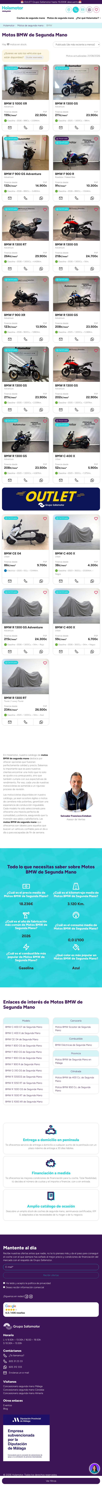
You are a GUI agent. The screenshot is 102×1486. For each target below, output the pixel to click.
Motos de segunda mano (60, 18)
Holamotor (8, 25)
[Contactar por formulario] (83, 10)
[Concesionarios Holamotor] (69, 10)
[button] (51, 499)
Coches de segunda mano (31, 18)
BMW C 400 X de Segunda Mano (22, 1033)
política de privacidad (39, 1283)
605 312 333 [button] (15, 1366)
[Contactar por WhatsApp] (89, 10)
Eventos (7, 1405)
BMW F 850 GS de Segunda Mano (23, 1051)
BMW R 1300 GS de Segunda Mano (24, 1089)
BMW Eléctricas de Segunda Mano (73, 1045)
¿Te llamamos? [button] (16, 1355)
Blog (5, 1408)
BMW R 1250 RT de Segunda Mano (23, 1083)
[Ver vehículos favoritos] (96, 10)
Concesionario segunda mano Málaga (22, 1386)
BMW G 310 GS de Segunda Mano (23, 1070)
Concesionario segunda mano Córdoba (23, 1389)
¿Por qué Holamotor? (87, 18)
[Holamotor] (12, 11)
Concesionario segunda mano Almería (23, 1393)
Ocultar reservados (34, 57)
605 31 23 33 (16, 1361)
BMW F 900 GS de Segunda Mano (23, 1058)
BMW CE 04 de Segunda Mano (21, 1039)
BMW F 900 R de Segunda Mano (22, 1064)
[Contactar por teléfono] (25, 127)
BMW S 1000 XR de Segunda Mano (23, 1101)
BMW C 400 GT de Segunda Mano (23, 1027)
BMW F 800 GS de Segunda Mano (23, 1045)
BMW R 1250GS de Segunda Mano (23, 1076)
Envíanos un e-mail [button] (19, 1372)
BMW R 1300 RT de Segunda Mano (23, 1095)
